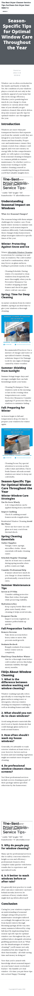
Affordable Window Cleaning (20, 252)
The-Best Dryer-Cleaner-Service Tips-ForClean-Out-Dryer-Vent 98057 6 (16, 5)
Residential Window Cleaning (13, 521)
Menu (4, 11)
